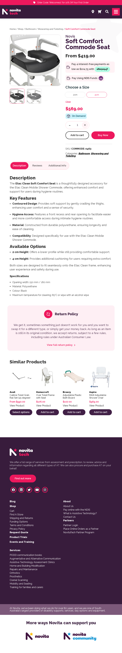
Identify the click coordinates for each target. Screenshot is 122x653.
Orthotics (15, 573)
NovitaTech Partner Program (78, 532)
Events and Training (22, 542)
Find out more (23, 478)
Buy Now (103, 135)
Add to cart (77, 135)
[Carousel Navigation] (35, 60)
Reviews (37, 165)
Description (19, 165)
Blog (12, 501)
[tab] (19, 165)
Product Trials (18, 537)
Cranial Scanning (19, 580)
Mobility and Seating (21, 584)
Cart (12, 511)
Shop (20, 29)
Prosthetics (16, 576)
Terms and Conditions (22, 525)
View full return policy (60, 345)
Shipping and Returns (21, 518)
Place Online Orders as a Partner (80, 529)
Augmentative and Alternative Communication (35, 559)
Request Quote (19, 532)
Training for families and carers (26, 587)
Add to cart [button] (47, 412)
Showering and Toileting (50, 29)
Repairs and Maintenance (23, 569)
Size (85, 87)
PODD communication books (26, 555)
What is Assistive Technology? (80, 513)
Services (15, 550)
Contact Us (69, 517)
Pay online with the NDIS (76, 510)
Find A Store (16, 514)
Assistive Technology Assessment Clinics (32, 562)
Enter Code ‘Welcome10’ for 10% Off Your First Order (63, 2)
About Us (68, 506)
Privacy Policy (17, 529)
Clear (68, 102)
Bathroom (30, 29)
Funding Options (19, 522)
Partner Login (70, 525)
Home (13, 29)
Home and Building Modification (27, 566)
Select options (20, 412)
